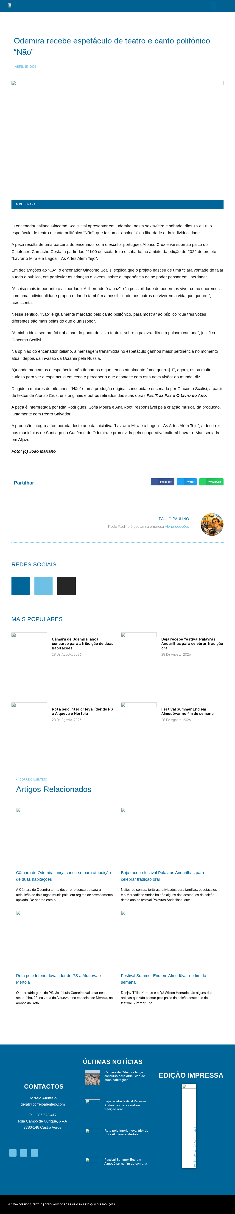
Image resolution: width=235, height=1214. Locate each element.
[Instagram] (66, 586)
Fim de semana (24, 204)
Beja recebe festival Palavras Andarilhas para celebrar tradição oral (192, 643)
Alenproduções (177, 527)
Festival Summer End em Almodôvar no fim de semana (187, 711)
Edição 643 (194, 1146)
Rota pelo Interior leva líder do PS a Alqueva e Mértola (82, 711)
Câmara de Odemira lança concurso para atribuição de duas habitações (82, 643)
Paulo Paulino (80, 1204)
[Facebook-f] (20, 586)
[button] (213, 6)
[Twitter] (43, 586)
